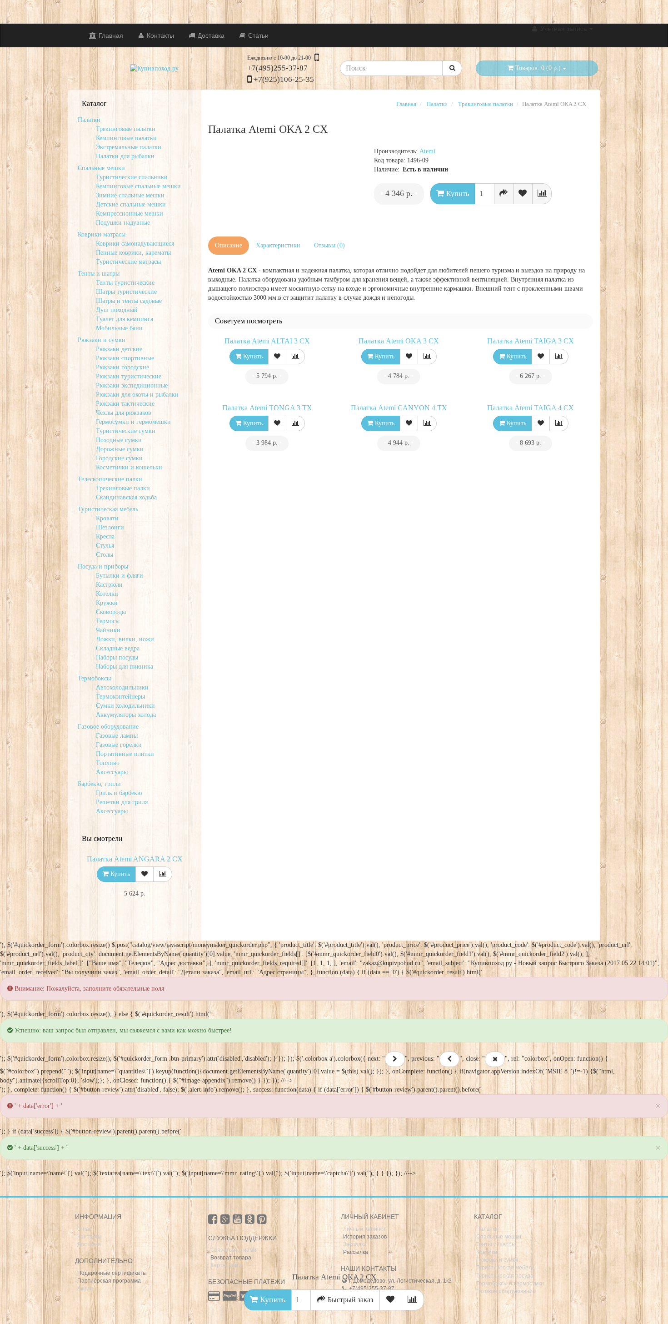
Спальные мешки (498, 1236)
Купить (271, 1299)
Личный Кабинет (364, 1229)
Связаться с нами (233, 1250)
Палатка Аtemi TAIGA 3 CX (530, 341)
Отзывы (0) (329, 245)
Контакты (159, 35)
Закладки (355, 1244)
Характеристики (278, 245)
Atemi (427, 151)
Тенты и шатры (496, 1244)
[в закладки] (144, 874)
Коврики (486, 1252)
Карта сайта (226, 1265)
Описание (228, 245)
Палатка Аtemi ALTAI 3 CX (267, 341)
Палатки (487, 1229)
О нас (84, 1229)
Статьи (257, 35)
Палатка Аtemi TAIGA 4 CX (530, 408)
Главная (110, 35)
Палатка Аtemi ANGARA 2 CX (135, 859)
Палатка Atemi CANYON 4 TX (399, 408)
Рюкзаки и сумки (497, 1260)
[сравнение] (162, 874)
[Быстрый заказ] (503, 193)
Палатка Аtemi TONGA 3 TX (267, 408)
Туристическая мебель (505, 1267)
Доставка (210, 35)
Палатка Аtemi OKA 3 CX (399, 341)
